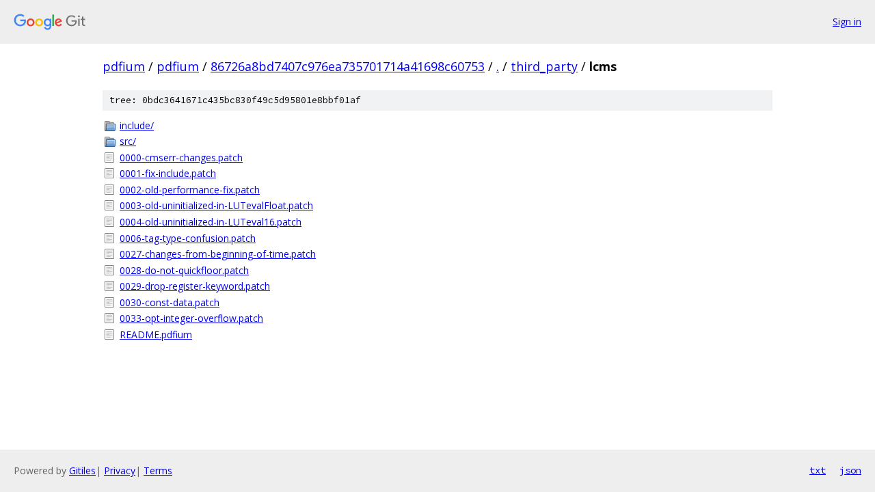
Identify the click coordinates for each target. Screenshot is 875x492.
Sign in (847, 21)
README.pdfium (156, 334)
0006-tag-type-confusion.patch (188, 238)
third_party (544, 66)
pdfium (124, 66)
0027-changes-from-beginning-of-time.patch (218, 253)
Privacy (119, 470)
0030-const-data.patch (169, 302)
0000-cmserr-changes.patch (181, 157)
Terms (158, 470)
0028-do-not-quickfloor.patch (184, 270)
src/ (128, 141)
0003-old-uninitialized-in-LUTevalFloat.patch (216, 205)
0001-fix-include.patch (168, 173)
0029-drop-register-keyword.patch (195, 285)
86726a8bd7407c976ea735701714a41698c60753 (348, 66)
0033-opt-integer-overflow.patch (191, 318)
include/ (137, 125)
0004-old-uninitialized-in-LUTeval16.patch (210, 221)
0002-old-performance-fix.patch (190, 189)
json (850, 470)
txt (817, 470)
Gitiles (82, 470)
